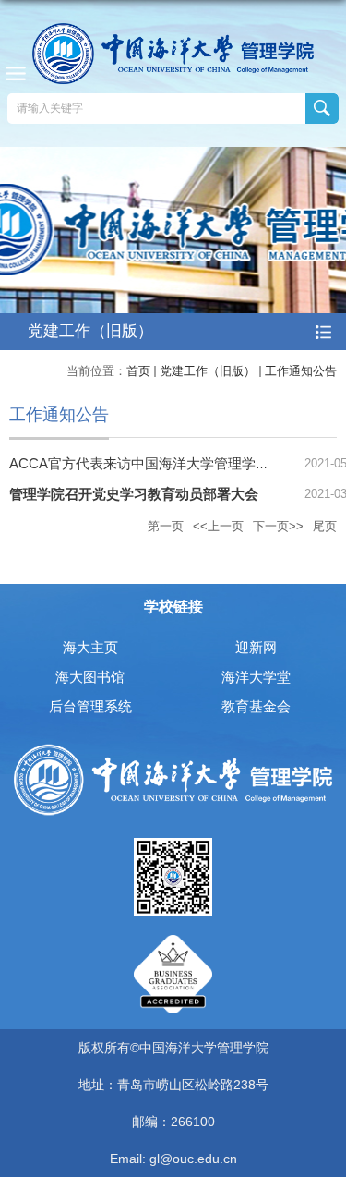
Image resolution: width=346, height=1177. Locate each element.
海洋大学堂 (256, 677)
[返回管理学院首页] (173, 53)
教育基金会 (256, 706)
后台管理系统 (90, 706)
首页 (138, 371)
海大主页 (90, 647)
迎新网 (256, 647)
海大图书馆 (90, 677)
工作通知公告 (301, 371)
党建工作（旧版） (208, 371)
